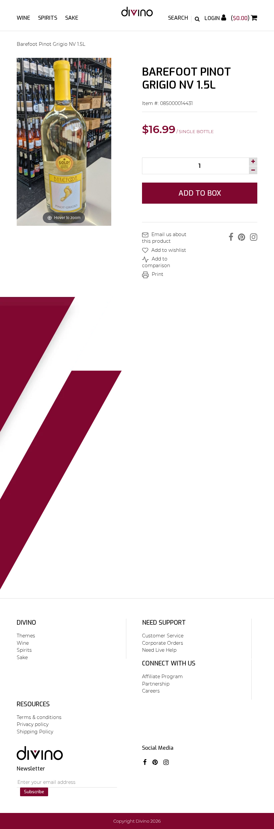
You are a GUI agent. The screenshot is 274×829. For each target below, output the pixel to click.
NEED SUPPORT (164, 623)
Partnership (155, 684)
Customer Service (162, 636)
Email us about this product (164, 237)
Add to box (199, 193)
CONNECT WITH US (168, 663)
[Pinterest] (240, 237)
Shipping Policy (35, 732)
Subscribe (34, 792)
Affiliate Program (162, 676)
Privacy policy (32, 724)
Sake (71, 17)
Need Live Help (159, 650)
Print (156, 274)
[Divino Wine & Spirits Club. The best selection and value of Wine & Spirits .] (137, 15)
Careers (151, 691)
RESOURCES (33, 704)
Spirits (47, 17)
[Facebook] (229, 237)
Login (212, 18)
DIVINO (26, 623)
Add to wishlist (168, 250)
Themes (26, 636)
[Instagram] (252, 237)
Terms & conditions (39, 717)
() (241, 18)
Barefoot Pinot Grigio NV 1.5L (51, 44)
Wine (23, 17)
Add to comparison (156, 262)
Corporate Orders (162, 643)
